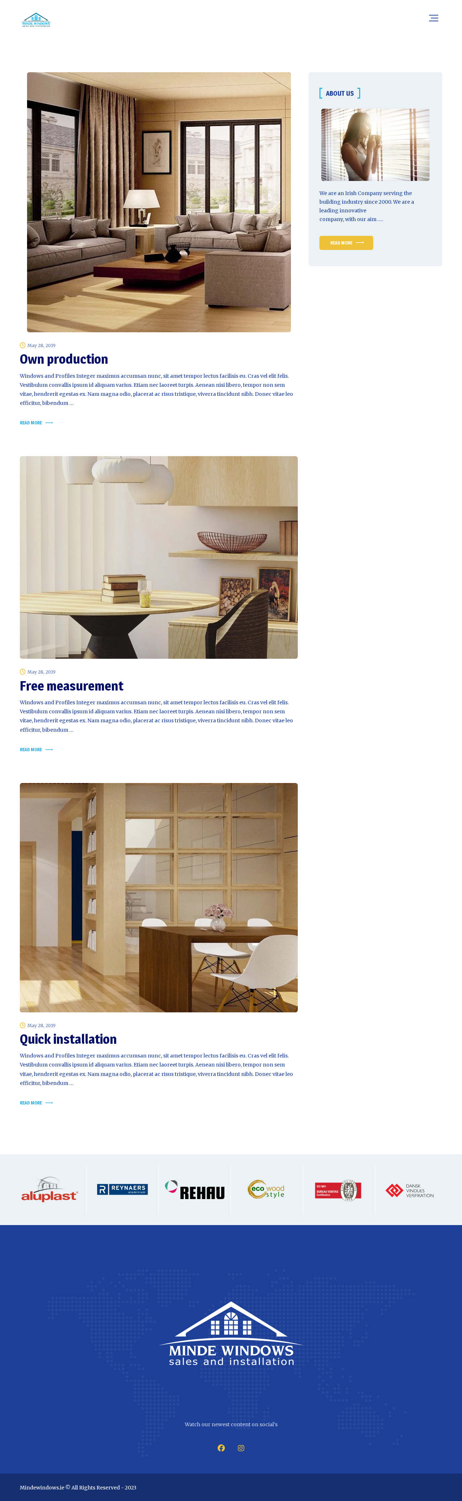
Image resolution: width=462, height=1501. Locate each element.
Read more (31, 422)
